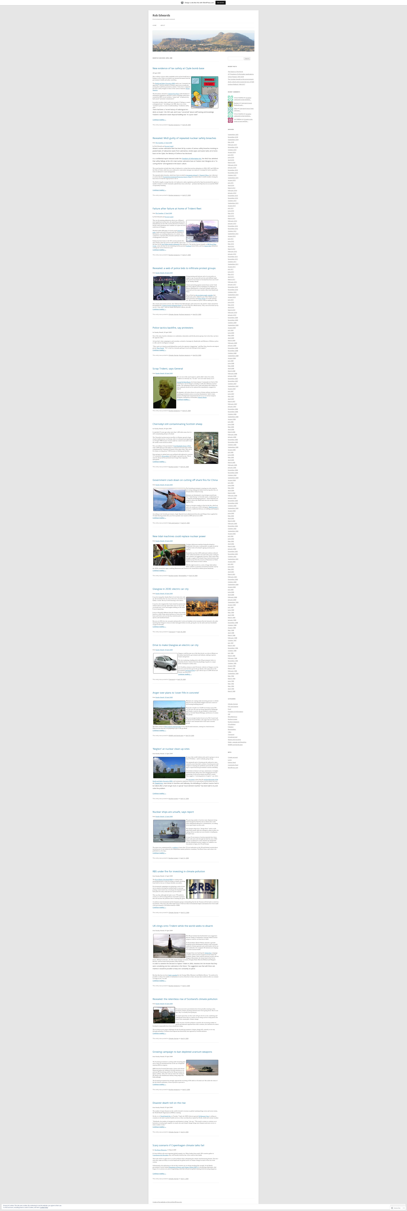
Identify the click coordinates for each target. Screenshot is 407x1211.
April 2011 (231, 277)
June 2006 (231, 424)
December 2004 (233, 470)
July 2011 (230, 269)
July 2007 (230, 391)
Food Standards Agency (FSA (182, 446)
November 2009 (233, 320)
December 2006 (233, 409)
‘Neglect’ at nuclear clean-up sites (171, 748)
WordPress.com (233, 767)
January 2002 (232, 549)
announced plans (190, 670)
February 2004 (232, 495)
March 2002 (231, 546)
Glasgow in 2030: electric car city (171, 588)
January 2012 (232, 254)
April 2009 (231, 338)
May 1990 (231, 686)
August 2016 (232, 152)
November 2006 (233, 412)
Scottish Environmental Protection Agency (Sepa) (177, 177)
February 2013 (232, 221)
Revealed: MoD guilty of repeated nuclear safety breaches (184, 138)
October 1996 (232, 651)
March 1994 (231, 678)
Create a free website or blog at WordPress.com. (167, 1202)
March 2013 (231, 218)
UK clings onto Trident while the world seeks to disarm (183, 925)
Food (229, 709)
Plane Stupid (202, 298)
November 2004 (233, 473)
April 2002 (231, 544)
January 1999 (232, 620)
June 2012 (231, 241)
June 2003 (231, 513)
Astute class (207, 246)
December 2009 (233, 318)
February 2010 (232, 312)
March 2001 (231, 574)
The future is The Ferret (235, 72)
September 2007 (233, 386)
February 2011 (232, 282)
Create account (233, 757)
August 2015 (232, 180)
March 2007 (231, 401)
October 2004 (232, 475)
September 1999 (233, 602)
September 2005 (233, 447)
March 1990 (231, 691)
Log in (230, 760)
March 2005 (231, 462)
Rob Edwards (161, 15)
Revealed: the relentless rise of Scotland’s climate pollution (185, 999)
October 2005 (232, 445)
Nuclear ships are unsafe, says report (173, 811)
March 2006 (231, 432)
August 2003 (232, 511)
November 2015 (233, 173)
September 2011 (233, 264)
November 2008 (233, 351)
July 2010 (230, 300)
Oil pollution (232, 724)
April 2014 (231, 185)
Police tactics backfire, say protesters (173, 327)
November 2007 (233, 381)
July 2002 (230, 536)
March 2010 (231, 310)
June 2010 (231, 302)
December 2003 (233, 501)
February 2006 (232, 434)
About (163, 25)
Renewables (183, 576)
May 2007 (231, 396)
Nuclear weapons (174, 125)
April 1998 (231, 633)
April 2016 (231, 160)
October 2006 (232, 414)
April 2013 (231, 216)
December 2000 (233, 579)
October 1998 (232, 625)
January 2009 (232, 345)
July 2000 (230, 590)
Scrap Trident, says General (168, 368)
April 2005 (231, 460)
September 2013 (233, 203)
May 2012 (231, 244)
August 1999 (232, 605)
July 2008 (230, 361)
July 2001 (230, 564)
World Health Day (166, 1116)
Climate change (173, 314)
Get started (220, 2)
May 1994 (231, 676)
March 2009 (231, 340)
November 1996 (233, 648)
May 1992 (231, 684)
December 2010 (233, 287)
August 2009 (232, 328)
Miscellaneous (232, 717)
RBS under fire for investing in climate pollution (179, 871)
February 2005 (232, 465)
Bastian (236, 103)
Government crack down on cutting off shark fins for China (185, 480)
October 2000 (232, 582)
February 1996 (232, 658)
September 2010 (233, 295)
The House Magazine (161, 1150)
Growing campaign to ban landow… (242, 99)
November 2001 (233, 554)
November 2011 (233, 259)
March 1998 (231, 635)
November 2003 (233, 503)
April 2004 (231, 490)
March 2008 (231, 371)
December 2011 (233, 256)
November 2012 (233, 229)
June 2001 (231, 567)
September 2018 (233, 140)
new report (191, 779)
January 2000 (232, 600)
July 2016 (230, 155)
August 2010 (232, 297)
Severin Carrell (169, 146)
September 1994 (233, 673)
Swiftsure (188, 246)
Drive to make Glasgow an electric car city (175, 645)
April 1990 (231, 689)
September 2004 (233, 478)
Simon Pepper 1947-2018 (236, 77)
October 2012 (232, 231)
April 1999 (231, 615)
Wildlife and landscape (176, 735)
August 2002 (232, 534)
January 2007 (232, 406)
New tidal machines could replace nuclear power (179, 536)
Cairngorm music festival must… (243, 104)
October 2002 (232, 529)
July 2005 (230, 452)
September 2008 (233, 356)
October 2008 (232, 353)
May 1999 (231, 612)
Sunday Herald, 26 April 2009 (164, 273)
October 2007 (232, 384)
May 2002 (231, 541)
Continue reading (159, 120)
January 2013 (232, 223)
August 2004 (232, 480)
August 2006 (232, 419)
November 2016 (233, 147)
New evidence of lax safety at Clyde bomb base (178, 68)
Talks (229, 732)
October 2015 (232, 175)
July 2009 (230, 330)
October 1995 (232, 663)
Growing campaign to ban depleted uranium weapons (182, 1051)
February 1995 (232, 671)
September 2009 (233, 325)
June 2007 (231, 394)
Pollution (230, 727)
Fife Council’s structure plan (173, 726)
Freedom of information (235, 712)
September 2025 (233, 134)
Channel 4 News (204, 175)
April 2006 (231, 429)
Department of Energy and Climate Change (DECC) (183, 1167)
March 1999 (231, 617)
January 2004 (232, 498)
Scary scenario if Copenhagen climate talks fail (178, 1145)
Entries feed (232, 762)
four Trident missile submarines (171, 244)
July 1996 (230, 653)
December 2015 (233, 170)
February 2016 (232, 165)
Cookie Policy (44, 1207)
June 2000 (231, 592)
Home (154, 25)
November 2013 (233, 198)
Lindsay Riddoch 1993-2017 (236, 84)
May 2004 (231, 488)
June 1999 (231, 610)
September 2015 (233, 178)
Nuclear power (173, 467)
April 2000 (231, 595)
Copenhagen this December (160, 1155)
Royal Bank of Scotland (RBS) (164, 879)
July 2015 (230, 183)
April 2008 (231, 368)
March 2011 (231, 279)
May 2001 (231, 569)
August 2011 (232, 267)
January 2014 (232, 193)
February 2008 (232, 373)
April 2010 (231, 307)
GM (229, 714)
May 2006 (231, 427)
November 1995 (233, 661)
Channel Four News (173, 93)
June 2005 (231, 455)
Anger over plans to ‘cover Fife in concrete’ (176, 692)
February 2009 (232, 343)
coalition (175, 847)
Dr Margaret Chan (204, 1116)
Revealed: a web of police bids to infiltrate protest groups (184, 268)
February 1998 (232, 638)
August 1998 (232, 628)
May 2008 (231, 366)
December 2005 (233, 440)
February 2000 (232, 597)
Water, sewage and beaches (237, 742)
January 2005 (232, 467)
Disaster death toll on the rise (169, 1102)
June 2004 (231, 485)
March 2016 (231, 162)
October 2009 (232, 323)
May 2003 (231, 516)
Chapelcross (159, 783)
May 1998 (231, 630)
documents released (192, 175)
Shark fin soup (213, 507)
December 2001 (233, 551)
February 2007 (232, 404)
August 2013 (232, 206)
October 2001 (232, 556)
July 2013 (230, 208)
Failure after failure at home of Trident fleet (177, 208)
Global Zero (208, 953)
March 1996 (231, 656)
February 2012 (232, 251)
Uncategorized (232, 737)
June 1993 (231, 681)
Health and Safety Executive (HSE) (165, 83)
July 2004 (230, 483)
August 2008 (232, 358)
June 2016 (231, 157)
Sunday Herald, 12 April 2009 (164, 816)
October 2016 (232, 150)
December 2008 (233, 348)
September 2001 (233, 559)
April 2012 (231, 246)
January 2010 (232, 315)
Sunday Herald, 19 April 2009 (164, 541)
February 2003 (232, 523)
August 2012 (232, 236)
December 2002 (233, 526)
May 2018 (231, 142)
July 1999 (230, 607)
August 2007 (232, 389)
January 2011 (232, 284)
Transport (172, 632)
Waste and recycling (234, 739)
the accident (165, 456)
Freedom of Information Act (191, 159)
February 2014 (232, 190)
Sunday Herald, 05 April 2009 (164, 1003)
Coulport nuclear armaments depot (171, 305)
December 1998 (233, 623)
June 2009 (231, 333)
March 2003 (231, 521)
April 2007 (231, 399)
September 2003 (233, 508)
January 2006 (232, 437)
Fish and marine (174, 523)
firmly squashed (173, 975)
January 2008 (232, 376)
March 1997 (231, 645)
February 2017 (232, 145)
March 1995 (231, 668)
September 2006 (233, 417)
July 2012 (230, 239)
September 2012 (233, 234)
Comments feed (233, 765)
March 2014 (231, 188)
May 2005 (231, 457)
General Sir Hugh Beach (184, 382)
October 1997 (232, 640)
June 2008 (231, 363)
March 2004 (231, 493)
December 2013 (233, 195)
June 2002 (231, 539)
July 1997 (230, 643)
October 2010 (232, 292)
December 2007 (233, 379)
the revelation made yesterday (204, 295)
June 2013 (231, 211)
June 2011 (231, 272)
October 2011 (232, 262)
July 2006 (230, 422)
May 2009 (231, 335)
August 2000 (232, 587)
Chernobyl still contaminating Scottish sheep (177, 423)
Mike (235, 108)
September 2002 (233, 531)
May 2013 (231, 213)
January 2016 (232, 168)
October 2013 (232, 201)
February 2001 (232, 577)
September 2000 (233, 584)
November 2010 (233, 290)
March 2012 (231, 249)
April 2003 (231, 518)
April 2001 (231, 572)
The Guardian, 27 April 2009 (164, 143)
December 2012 (233, 226)
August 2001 (232, 562)
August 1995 (232, 666)
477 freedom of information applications (241, 74)
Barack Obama (202, 397)
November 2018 (233, 137)
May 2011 (231, 274)
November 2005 (233, 442)
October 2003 (232, 506)
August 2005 (232, 450)
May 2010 (231, 305)
